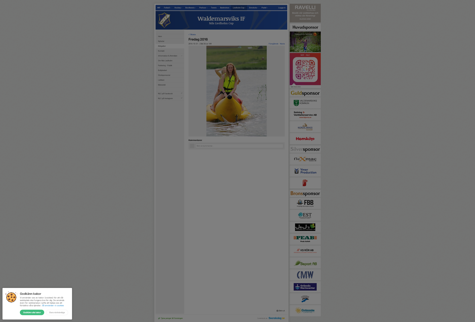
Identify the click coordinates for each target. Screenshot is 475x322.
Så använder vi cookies (53, 305)
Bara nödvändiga (57, 312)
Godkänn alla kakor (32, 312)
